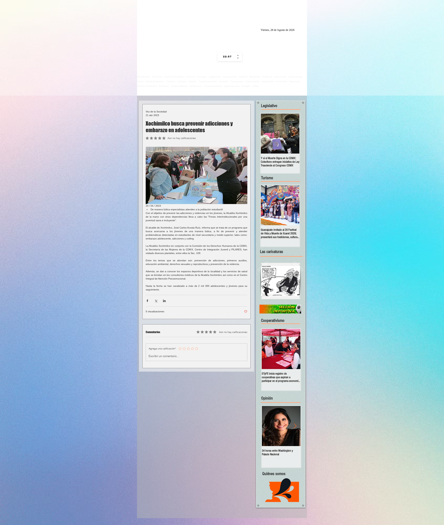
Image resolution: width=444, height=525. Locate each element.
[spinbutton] (227, 56)
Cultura (181, 81)
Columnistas (252, 81)
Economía (281, 81)
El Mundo (267, 76)
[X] (240, 29)
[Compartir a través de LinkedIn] (164, 300)
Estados (201, 76)
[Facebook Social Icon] (234, 29)
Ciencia (243, 76)
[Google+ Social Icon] (247, 29)
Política (190, 76)
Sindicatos (196, 86)
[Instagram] (227, 29)
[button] (280, 281)
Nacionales (143, 76)
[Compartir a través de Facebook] (147, 300)
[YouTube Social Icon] (253, 29)
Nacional (164, 86)
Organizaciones (208, 81)
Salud (140, 81)
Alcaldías (254, 76)
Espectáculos (232, 86)
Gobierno (157, 76)
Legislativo (214, 76)
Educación (280, 76)
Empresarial (230, 76)
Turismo (170, 81)
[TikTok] (220, 29)
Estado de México (147, 86)
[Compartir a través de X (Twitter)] (155, 300)
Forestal (223, 81)
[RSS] (214, 29)
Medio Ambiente (155, 81)
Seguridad (268, 81)
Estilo (256, 86)
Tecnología (236, 81)
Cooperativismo (213, 86)
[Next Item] (293, 133)
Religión (246, 86)
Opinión (192, 81)
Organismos (295, 76)
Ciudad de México (174, 76)
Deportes (294, 81)
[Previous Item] (266, 133)
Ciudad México (179, 86)
